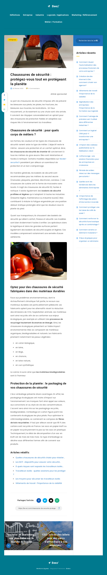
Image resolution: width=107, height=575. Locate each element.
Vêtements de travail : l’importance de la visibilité (88, 93)
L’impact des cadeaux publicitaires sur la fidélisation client (88, 148)
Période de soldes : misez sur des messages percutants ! (89, 173)
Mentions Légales (42, 569)
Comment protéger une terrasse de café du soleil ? (89, 210)
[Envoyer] (97, 40)
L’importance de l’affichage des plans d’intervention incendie (89, 199)
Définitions (15, 15)
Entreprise (27, 15)
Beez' (55, 6)
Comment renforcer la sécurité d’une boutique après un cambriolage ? (89, 221)
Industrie (40, 15)
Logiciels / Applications (58, 15)
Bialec (68, 569)
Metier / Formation (53, 22)
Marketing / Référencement (84, 15)
